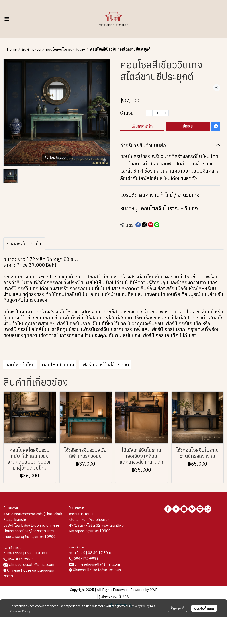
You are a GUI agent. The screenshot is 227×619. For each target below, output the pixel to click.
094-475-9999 (20, 559)
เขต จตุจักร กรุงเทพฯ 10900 (90, 531)
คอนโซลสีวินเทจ (58, 364)
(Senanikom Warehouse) (89, 519)
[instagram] (176, 509)
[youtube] (184, 509)
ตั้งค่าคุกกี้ (177, 608)
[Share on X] (144, 224)
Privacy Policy (140, 606)
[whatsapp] (207, 509)
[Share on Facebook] (138, 224)
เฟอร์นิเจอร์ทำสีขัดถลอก (105, 364)
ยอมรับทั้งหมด (204, 608)
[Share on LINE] (156, 224)
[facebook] (168, 509)
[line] (200, 509)
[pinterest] (192, 509)
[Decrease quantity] (149, 113)
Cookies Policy (20, 611)
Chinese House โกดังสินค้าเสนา (96, 570)
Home (12, 49)
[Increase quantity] (165, 113)
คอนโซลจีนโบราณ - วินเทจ (65, 49)
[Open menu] (6, 18)
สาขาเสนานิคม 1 (81, 514)
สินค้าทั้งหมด (31, 49)
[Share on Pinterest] (150, 224)
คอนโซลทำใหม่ (20, 364)
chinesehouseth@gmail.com (31, 564)
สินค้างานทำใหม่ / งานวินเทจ (169, 194)
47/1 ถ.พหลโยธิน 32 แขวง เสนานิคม (96, 525)
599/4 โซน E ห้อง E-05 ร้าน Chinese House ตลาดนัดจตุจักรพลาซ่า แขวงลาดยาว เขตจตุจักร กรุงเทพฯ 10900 (31, 531)
